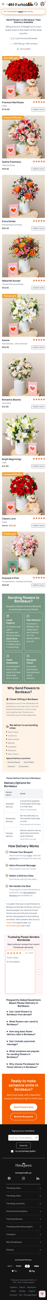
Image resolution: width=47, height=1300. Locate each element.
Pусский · (14, 1295)
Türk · (21, 1295)
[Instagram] (23, 1178)
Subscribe (23, 1145)
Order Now (38, 109)
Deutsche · (31, 1287)
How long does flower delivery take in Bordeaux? (21, 1033)
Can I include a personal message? (21, 1043)
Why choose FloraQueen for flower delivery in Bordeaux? (23, 1065)
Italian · (14, 1291)
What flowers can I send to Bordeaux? (22, 1023)
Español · (14, 1287)
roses (29, 855)
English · (32, 1291)
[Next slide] (39, 971)
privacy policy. (29, 1151)
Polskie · (22, 1291)
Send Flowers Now (23, 1107)
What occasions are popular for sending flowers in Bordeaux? (23, 1054)
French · (22, 1287)
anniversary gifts (13, 925)
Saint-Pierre (11, 638)
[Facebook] (9, 1178)
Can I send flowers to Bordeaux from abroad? (19, 1013)
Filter (42, 1294)
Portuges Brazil (30, 1295)
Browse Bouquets (23, 1116)
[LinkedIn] (37, 1178)
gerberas (13, 858)
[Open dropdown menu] (39, 1188)
